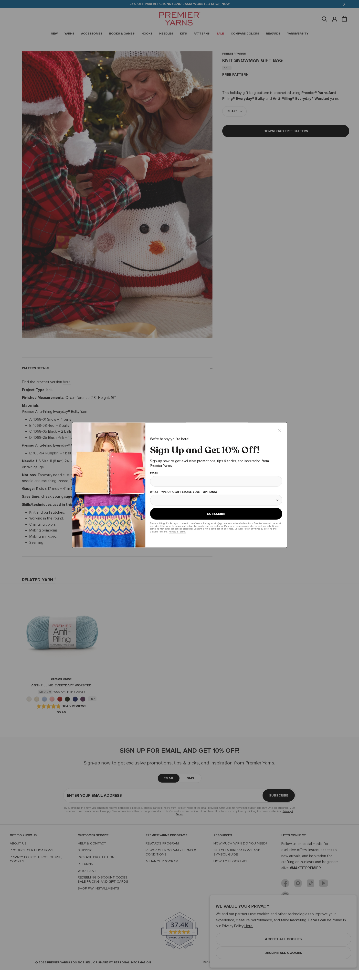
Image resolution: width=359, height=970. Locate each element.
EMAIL (154, 473)
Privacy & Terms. (177, 531)
